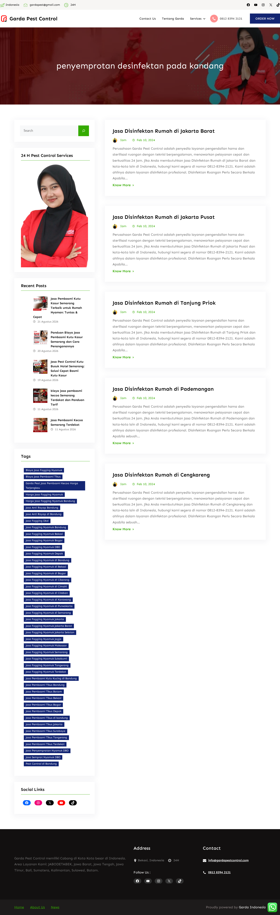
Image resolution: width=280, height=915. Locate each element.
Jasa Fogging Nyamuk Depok (44, 553)
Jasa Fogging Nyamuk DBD (43, 547)
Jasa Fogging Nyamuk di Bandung (47, 560)
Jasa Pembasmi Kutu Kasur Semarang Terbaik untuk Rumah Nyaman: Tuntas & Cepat (57, 308)
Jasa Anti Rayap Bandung (42, 507)
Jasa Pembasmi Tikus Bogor (43, 704)
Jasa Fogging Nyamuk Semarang (47, 652)
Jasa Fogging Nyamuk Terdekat (46, 671)
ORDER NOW (264, 18)
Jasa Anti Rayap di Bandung (44, 514)
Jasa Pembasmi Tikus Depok (43, 711)
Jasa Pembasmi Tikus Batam (44, 691)
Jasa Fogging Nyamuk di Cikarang (47, 579)
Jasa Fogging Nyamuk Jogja (43, 639)
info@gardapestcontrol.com (228, 860)
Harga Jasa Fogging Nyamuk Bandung (50, 501)
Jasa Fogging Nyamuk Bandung (46, 527)
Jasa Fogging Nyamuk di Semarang (48, 612)
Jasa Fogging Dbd (37, 520)
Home (19, 907)
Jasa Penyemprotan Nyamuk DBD (47, 750)
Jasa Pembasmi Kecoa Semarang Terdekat (67, 422)
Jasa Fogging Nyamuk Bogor (44, 540)
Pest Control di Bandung (41, 763)
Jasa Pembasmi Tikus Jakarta (44, 724)
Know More (122, 185)
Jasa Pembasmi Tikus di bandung (47, 717)
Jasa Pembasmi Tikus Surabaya (45, 731)
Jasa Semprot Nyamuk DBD (43, 757)
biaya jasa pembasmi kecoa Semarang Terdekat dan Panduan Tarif (67, 397)
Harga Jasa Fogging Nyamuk (44, 494)
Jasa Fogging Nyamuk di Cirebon (47, 593)
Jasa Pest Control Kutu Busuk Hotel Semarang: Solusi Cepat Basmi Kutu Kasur (67, 368)
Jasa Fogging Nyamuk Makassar (46, 645)
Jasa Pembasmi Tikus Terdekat (45, 744)
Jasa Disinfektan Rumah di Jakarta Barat (164, 131)
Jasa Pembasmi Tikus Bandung (45, 685)
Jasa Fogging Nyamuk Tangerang (47, 665)
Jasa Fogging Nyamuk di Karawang (48, 599)
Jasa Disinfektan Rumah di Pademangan (163, 389)
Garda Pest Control (33, 18)
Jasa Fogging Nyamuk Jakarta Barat (49, 626)
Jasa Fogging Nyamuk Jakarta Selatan (50, 632)
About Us (37, 907)
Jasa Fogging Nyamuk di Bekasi (46, 566)
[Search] (83, 130)
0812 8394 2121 (219, 872)
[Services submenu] (204, 18)
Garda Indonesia (252, 907)
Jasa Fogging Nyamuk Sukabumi (46, 658)
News (55, 907)
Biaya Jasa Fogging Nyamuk (44, 470)
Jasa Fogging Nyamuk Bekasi (44, 534)
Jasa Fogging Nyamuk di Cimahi (46, 586)
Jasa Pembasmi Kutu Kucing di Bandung (51, 678)
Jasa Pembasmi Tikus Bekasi (43, 698)
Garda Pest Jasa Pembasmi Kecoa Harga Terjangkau (52, 486)
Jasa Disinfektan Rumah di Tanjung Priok (164, 303)
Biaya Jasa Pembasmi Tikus (43, 476)
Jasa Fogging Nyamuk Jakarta (45, 619)
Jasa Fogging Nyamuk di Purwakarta (49, 606)
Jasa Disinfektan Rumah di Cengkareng (161, 475)
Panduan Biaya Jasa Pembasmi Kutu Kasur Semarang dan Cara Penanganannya (67, 339)
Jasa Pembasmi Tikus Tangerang (46, 737)
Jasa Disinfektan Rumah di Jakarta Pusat (164, 217)
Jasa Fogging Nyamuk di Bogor (46, 573)
